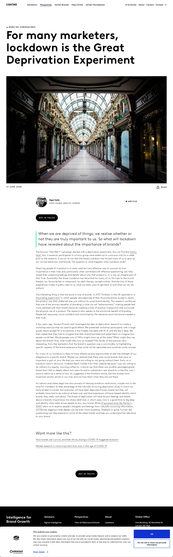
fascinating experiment (48, 298)
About (141, 5)
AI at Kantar (131, 5)
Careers (150, 5)
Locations (109, 523)
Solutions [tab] (31, 5)
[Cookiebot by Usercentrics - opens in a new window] (16, 552)
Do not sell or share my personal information (152, 543)
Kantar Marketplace (95, 5)
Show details (39, 552)
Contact (159, 5)
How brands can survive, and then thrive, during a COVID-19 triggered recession (77, 440)
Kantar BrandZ (62, 5)
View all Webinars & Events (87, 523)
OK (151, 534)
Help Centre (77, 5)
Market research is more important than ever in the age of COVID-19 (71, 446)
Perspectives (46, 5)
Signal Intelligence (53, 523)
